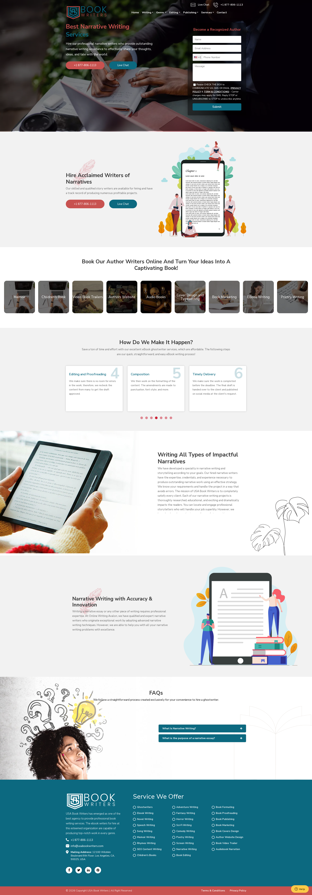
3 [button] (151, 417)
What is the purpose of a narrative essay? (188, 738)
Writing (146, 12)
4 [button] (156, 417)
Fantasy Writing (185, 813)
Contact (222, 12)
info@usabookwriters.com (87, 846)
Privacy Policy (238, 890)
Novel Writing (145, 819)
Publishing (189, 12)
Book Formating (225, 807)
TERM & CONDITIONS (216, 91)
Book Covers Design (227, 831)
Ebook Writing (145, 813)
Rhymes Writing (146, 843)
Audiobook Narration (228, 849)
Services (206, 12)
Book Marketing (225, 825)
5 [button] (160, 417)
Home (135, 12)
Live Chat (203, 4)
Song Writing (144, 831)
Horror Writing (184, 819)
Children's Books (146, 855)
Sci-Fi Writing (184, 825)
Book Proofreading (226, 813)
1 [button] (141, 417)
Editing (173, 12)
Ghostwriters (145, 807)
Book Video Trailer (226, 843)
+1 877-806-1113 (232, 4)
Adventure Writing (187, 807)
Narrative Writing (186, 849)
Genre (160, 12)
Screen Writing (185, 843)
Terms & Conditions (213, 890)
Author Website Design (229, 837)
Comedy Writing (185, 831)
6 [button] (165, 417)
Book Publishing (225, 819)
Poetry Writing (185, 837)
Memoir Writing (146, 837)
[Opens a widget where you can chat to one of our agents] (300, 889)
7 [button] (170, 417)
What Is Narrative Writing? (179, 728)
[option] (19, 297)
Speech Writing (146, 825)
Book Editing (183, 855)
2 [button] (146, 417)
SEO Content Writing (149, 849)
